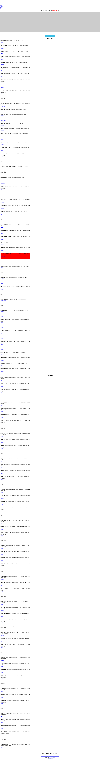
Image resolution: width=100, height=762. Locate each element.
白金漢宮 (2, 283)
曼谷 (1, 76)
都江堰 (2, 604)
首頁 (1, 2)
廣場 (1, 7)
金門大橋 (2, 144)
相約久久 (48, 753)
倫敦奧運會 (2, 239)
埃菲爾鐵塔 (2, 48)
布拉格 (2, 227)
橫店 (1, 734)
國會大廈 (2, 278)
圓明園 (2, 504)
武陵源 (2, 697)
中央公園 (2, 202)
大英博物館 (2, 289)
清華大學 (2, 560)
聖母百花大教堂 (3, 300)
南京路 (2, 703)
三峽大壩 (2, 610)
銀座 (1, 214)
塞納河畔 (2, 163)
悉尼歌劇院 (2, 208)
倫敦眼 (2, 139)
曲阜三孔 (2, 635)
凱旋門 (2, 70)
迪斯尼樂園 (2, 130)
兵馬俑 (2, 616)
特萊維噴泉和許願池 (4, 256)
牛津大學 (2, 354)
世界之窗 (2, 554)
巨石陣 (2, 316)
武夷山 (2, 647)
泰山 (1, 405)
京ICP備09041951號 (44, 756)
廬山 (1, 517)
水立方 (2, 591)
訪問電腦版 (53, 757)
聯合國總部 (2, 178)
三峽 (1, 585)
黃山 (1, 423)
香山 (1, 716)
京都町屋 (2, 365)
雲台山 (2, 691)
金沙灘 (2, 548)
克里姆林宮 (2, 344)
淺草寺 (2, 322)
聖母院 (2, 42)
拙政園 (2, 728)
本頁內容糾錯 (50, 758)
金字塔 (2, 59)
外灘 (1, 573)
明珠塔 (2, 436)
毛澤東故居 (2, 666)
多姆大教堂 (2, 233)
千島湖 (2, 473)
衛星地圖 (1, 6)
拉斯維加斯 (2, 87)
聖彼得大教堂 (3, 183)
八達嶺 (2, 411)
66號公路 (2, 244)
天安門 (2, 417)
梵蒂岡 (2, 167)
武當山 (2, 479)
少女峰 (2, 327)
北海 (1, 641)
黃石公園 (2, 125)
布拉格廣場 (2, 371)
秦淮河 (2, 747)
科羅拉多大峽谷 (3, 120)
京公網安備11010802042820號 (53, 756)
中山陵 (2, 672)
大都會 (2, 349)
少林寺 (2, 535)
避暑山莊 (2, 660)
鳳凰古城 (2, 442)
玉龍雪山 (2, 498)
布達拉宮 (2, 492)
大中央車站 (2, 338)
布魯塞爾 (2, 360)
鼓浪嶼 (2, 448)
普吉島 (2, 53)
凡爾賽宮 (2, 115)
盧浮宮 (2, 82)
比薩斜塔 (2, 93)
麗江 (1, 392)
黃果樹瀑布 (2, 579)
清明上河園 (2, 678)
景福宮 (2, 189)
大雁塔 (2, 722)
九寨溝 (2, 386)
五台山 (2, 622)
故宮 (1, 380)
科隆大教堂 (2, 267)
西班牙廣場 (2, 311)
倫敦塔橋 (2, 250)
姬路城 (2, 333)
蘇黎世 (2, 150)
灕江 (1, 461)
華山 (1, 523)
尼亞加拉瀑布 (3, 106)
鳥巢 (1, 467)
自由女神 (2, 64)
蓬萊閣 (2, 529)
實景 (1, 5)
